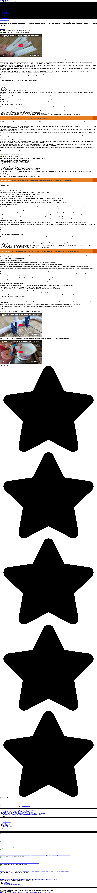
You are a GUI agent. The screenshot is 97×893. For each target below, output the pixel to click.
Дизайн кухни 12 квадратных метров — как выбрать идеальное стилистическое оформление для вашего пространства (29, 879)
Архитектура (5, 9)
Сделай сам (5, 18)
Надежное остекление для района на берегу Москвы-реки (16, 811)
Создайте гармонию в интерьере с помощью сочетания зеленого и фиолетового (21, 814)
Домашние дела (6, 13)
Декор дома (5, 10)
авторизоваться (26, 806)
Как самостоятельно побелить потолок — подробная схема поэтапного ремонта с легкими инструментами (26, 838)
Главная (4, 6)
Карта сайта (5, 882)
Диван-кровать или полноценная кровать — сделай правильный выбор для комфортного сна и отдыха (25, 892)
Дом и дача (4, 12)
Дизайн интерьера (6, 11)
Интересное (5, 8)
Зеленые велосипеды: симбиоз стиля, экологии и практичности (17, 812)
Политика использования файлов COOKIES (12, 885)
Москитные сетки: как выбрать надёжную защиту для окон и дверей (19, 810)
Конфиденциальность (7, 883)
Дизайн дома (3, 2)
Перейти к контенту (5, 0)
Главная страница (4, 20)
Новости (4, 17)
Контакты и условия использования (11, 884)
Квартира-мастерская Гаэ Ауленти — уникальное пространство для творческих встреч (23, 813)
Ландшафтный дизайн (7, 14)
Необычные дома (6, 15)
